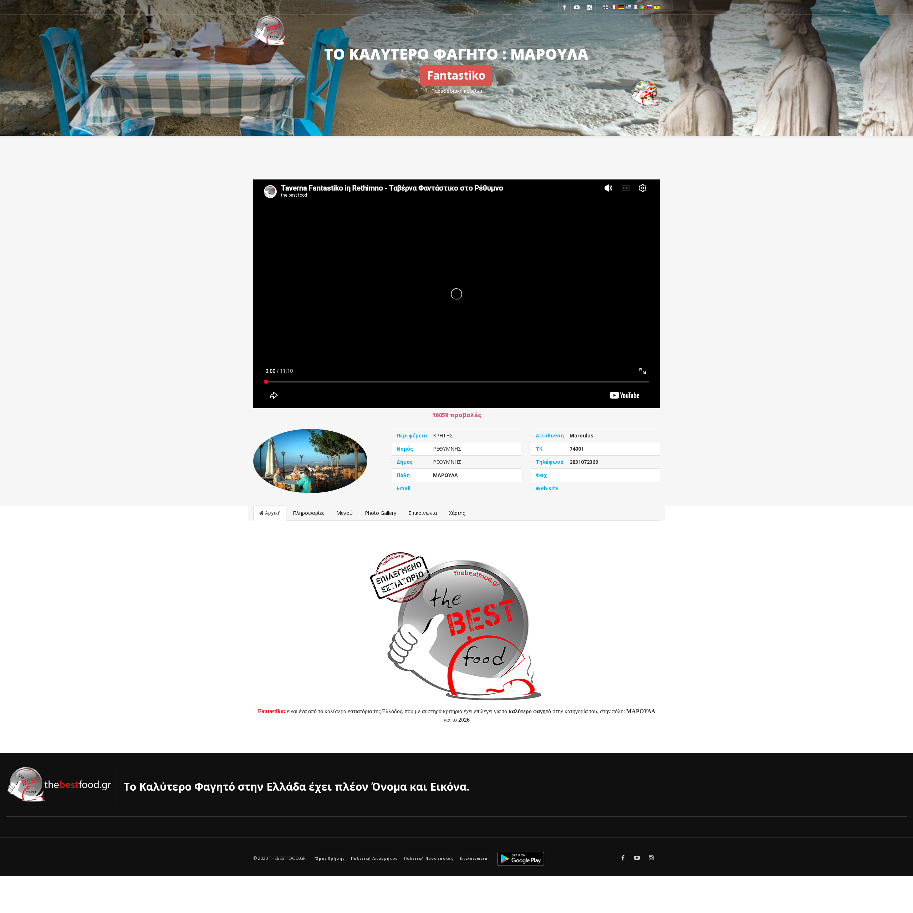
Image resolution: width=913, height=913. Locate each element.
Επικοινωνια (422, 512)
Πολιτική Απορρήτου (374, 858)
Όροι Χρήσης (330, 858)
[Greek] (628, 6)
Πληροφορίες (308, 512)
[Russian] (650, 6)
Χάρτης (457, 512)
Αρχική (272, 512)
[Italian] (635, 6)
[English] (605, 6)
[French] (614, 6)
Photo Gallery (380, 512)
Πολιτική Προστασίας (429, 858)
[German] (621, 6)
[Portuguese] (643, 6)
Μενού (344, 512)
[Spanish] (657, 6)
